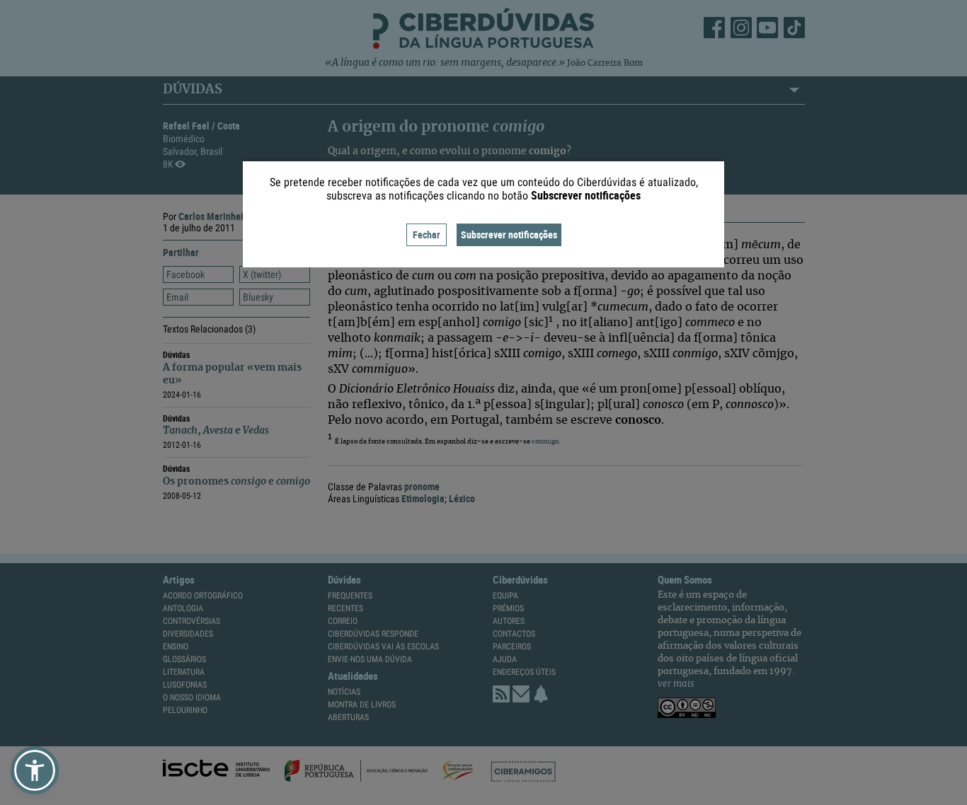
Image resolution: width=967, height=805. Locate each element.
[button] (34, 770)
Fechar (426, 234)
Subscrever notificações (509, 234)
